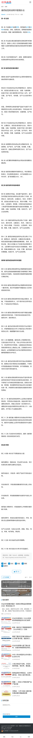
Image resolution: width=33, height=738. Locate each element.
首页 (2, 6)
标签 (27, 27)
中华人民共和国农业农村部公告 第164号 (22, 656)
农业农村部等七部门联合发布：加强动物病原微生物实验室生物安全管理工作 (22, 647)
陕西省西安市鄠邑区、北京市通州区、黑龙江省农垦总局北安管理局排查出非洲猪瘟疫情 (22, 674)
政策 (22, 14)
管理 (17, 27)
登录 (4, 714)
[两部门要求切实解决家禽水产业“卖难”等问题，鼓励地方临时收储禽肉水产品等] (6, 639)
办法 (28, 32)
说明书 (6, 566)
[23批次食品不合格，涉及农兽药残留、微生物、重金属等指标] (6, 666)
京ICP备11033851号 (6, 729)
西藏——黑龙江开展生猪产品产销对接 (22, 683)
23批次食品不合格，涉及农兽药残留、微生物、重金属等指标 (22, 665)
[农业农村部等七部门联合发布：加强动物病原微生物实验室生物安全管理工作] (6, 648)
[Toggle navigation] (30, 2)
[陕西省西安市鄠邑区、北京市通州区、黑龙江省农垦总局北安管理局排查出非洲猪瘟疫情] (6, 675)
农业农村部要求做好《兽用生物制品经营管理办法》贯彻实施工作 (16, 605)
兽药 (11, 27)
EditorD (3, 14)
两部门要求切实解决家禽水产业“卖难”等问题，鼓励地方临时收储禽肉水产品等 (22, 638)
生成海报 (6, 577)
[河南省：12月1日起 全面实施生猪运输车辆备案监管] (6, 693)
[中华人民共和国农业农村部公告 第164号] (6, 657)
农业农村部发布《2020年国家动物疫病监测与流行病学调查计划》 (22, 619)
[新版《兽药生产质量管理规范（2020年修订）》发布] (6, 629)
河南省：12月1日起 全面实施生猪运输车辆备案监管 (21, 692)
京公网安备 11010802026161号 (10, 730)
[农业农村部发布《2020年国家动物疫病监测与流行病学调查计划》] (6, 620)
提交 (16, 716)
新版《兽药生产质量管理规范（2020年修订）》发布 (22, 628)
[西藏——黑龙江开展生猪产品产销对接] (6, 684)
